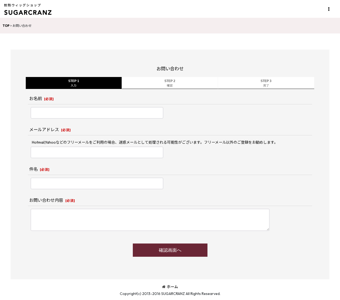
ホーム (172, 286)
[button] (328, 9)
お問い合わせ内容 (46, 200)
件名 (33, 169)
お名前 (35, 98)
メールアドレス (44, 129)
